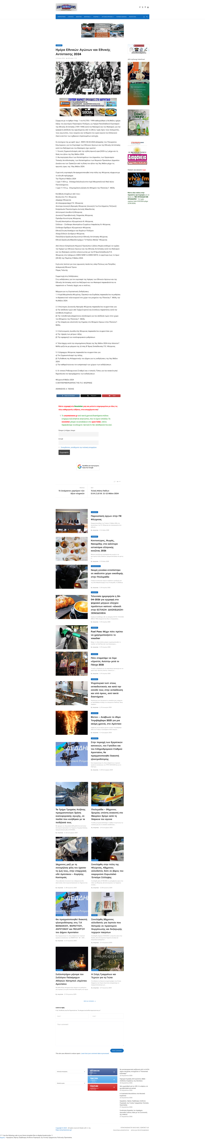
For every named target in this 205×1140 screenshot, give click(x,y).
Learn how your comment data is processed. (95, 1053)
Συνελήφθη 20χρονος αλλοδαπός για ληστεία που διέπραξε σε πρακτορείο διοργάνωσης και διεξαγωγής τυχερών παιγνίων (106, 926)
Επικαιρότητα (96, 566)
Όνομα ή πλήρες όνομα (67, 430)
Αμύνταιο (87, 16)
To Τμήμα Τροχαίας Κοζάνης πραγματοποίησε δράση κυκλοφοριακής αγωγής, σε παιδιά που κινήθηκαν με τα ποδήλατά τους (70, 816)
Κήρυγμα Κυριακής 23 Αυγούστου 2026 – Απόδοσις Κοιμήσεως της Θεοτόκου (133, 1080)
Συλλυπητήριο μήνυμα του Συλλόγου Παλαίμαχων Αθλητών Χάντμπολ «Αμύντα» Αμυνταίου (71, 979)
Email (61, 439)
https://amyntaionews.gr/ (64, 1130)
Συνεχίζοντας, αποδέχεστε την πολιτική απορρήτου (79, 447)
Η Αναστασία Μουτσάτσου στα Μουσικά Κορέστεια (132, 1095)
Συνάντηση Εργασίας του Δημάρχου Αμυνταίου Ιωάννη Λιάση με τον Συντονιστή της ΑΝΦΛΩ (133, 1112)
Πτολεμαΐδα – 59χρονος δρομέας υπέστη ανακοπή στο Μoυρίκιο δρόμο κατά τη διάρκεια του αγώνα (107, 814)
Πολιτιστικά (132, 16)
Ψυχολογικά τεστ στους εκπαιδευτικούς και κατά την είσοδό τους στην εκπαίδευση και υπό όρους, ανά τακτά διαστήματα (107, 690)
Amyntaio (89, 90)
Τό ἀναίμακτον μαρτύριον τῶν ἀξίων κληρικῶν (71, 492)
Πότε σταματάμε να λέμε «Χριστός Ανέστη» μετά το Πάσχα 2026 (105, 661)
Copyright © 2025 (61, 1128)
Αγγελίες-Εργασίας (107, 16)
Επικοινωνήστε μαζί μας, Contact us (135, 1127)
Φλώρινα (95, 16)
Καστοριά (59, 860)
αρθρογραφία (62, 16)
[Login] (144, 16)
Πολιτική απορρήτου (121, 1130)
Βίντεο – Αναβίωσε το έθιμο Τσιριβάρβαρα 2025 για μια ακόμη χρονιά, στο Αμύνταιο (106, 720)
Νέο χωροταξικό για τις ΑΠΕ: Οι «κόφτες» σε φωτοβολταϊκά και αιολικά (134, 1087)
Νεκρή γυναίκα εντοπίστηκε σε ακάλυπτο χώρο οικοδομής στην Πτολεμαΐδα (107, 573)
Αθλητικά (79, 16)
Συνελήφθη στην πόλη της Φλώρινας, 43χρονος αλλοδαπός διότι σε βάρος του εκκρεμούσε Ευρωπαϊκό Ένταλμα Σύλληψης (107, 871)
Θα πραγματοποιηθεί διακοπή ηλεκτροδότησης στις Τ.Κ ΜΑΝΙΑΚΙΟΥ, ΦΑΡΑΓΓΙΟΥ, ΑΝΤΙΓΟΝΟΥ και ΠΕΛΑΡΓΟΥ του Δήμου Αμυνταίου (71, 926)
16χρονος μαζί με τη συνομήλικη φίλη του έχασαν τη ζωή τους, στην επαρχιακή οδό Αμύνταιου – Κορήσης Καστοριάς (71, 871)
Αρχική (2, 1137)
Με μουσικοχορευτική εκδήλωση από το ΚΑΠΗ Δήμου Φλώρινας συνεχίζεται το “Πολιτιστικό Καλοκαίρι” (134, 1071)
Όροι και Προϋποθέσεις (140, 1130)
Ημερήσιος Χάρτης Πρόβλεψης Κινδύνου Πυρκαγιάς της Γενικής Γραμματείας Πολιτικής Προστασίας (134, 1103)
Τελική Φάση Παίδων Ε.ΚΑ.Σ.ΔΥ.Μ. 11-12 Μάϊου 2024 (105, 492)
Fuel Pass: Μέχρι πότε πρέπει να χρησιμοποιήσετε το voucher (107, 635)
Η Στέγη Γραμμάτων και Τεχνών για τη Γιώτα (103, 976)
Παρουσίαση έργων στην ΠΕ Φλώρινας (106, 518)
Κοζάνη (94, 915)
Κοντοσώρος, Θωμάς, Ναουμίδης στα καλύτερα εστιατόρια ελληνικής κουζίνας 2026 (104, 545)
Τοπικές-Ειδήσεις (121, 16)
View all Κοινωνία (89, 1001)
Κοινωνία (59, 45)
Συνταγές (71, 16)
